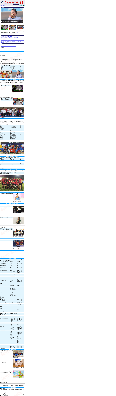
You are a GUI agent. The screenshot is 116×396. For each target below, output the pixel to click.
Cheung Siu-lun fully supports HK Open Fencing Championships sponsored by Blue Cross (8, 46)
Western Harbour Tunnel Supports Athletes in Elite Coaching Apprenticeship (7, 44)
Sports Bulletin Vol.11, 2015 (2, 5)
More (17, 32)
